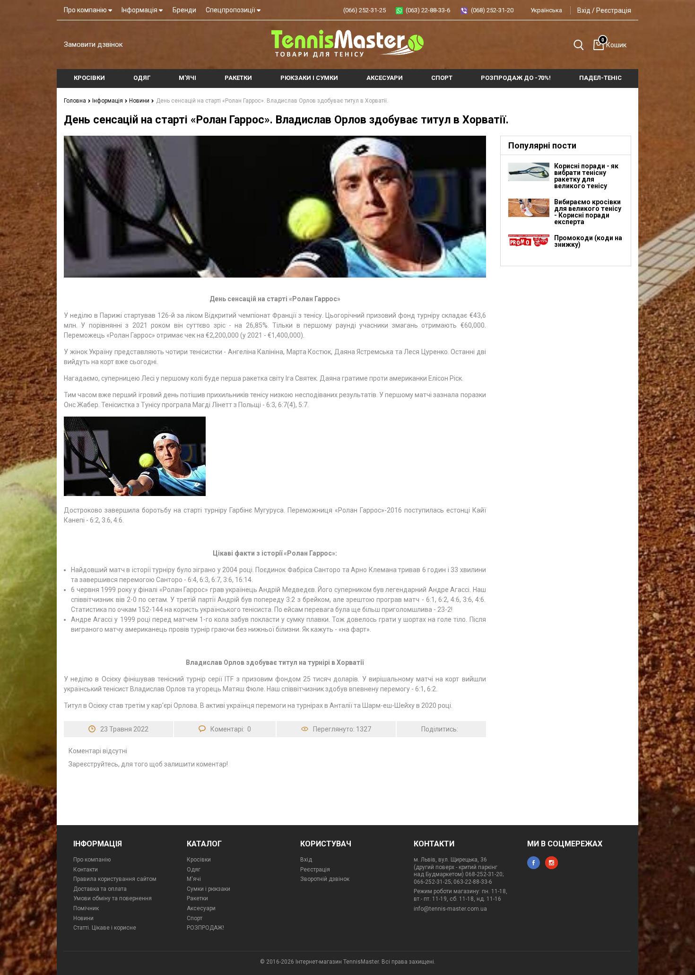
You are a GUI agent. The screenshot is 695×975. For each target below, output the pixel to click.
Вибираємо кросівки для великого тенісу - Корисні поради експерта (587, 212)
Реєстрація (613, 10)
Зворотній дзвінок (324, 879)
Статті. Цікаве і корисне (104, 927)
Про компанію (86, 10)
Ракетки (197, 898)
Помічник (86, 908)
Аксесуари (201, 908)
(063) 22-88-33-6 (428, 10)
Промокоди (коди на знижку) (588, 241)
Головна (75, 100)
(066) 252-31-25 (364, 10)
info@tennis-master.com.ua (450, 908)
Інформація (140, 10)
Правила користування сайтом (114, 879)
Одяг (193, 869)
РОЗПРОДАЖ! (205, 927)
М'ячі (194, 879)
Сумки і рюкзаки (208, 889)
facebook (533, 862)
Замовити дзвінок (93, 44)
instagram (551, 862)
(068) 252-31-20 (492, 10)
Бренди (184, 10)
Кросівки (199, 859)
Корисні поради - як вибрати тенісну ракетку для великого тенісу (586, 176)
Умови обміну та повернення (112, 898)
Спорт (194, 918)
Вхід (584, 10)
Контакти (85, 869)
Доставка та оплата (100, 889)
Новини (140, 100)
